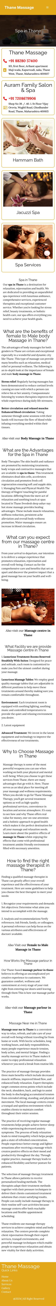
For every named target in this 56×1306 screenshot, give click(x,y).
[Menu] (47, 7)
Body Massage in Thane (37, 438)
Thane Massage (19, 7)
